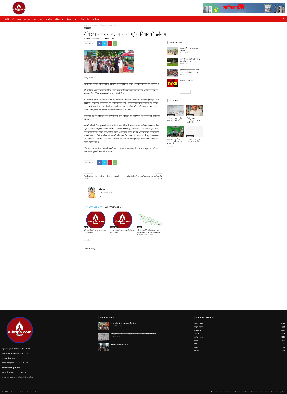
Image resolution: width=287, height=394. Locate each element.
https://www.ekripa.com (106, 192)
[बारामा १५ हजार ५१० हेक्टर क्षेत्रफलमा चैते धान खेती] (194, 131)
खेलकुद (68, 19)
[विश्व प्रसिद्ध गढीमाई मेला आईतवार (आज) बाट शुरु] (103, 326)
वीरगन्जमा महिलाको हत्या (186, 80)
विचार (88, 19)
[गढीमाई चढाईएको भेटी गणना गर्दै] (103, 347)
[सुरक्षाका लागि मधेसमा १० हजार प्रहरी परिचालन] (172, 51)
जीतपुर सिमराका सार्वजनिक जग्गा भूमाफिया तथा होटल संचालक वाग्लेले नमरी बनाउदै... (134, 334)
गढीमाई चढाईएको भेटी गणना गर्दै (119, 344)
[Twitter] (104, 43)
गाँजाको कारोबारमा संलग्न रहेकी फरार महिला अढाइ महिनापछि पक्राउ (101, 177)
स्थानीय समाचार (38, 19)
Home (85, 25)
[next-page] (88, 239)
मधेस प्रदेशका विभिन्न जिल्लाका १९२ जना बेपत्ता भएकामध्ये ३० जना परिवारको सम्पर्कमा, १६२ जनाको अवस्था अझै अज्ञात (148, 232)
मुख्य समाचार (27, 19)
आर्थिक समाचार (59, 19)
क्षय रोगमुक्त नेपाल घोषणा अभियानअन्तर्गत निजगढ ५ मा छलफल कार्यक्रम (174, 141)
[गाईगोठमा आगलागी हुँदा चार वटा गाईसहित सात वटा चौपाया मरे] (122, 220)
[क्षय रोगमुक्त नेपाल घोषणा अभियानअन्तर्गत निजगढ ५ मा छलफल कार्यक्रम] (175, 131)
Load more (184, 92)
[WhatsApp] (115, 43)
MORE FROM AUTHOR (114, 207)
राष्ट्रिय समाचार (16, 19)
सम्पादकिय (49, 19)
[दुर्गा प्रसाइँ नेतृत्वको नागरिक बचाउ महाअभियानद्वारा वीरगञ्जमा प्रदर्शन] (172, 72)
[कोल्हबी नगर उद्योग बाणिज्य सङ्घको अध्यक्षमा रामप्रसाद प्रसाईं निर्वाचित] (194, 110)
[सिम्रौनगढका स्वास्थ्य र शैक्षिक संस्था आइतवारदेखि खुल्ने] (175, 110)
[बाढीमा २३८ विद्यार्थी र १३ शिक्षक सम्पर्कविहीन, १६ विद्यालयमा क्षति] (96, 220)
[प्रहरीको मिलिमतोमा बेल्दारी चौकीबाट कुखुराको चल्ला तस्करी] (172, 62)
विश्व (82, 19)
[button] (284, 19)
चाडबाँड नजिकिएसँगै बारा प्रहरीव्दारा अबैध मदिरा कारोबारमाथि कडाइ (143, 177)
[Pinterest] (110, 43)
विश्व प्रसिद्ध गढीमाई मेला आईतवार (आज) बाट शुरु (124, 323)
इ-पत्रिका (96, 19)
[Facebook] (99, 43)
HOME (6, 19)
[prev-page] (85, 239)
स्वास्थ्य (76, 19)
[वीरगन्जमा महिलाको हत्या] (172, 83)
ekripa (88, 38)
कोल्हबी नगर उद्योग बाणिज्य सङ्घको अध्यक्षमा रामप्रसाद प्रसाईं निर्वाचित (193, 120)
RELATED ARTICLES (93, 207)
